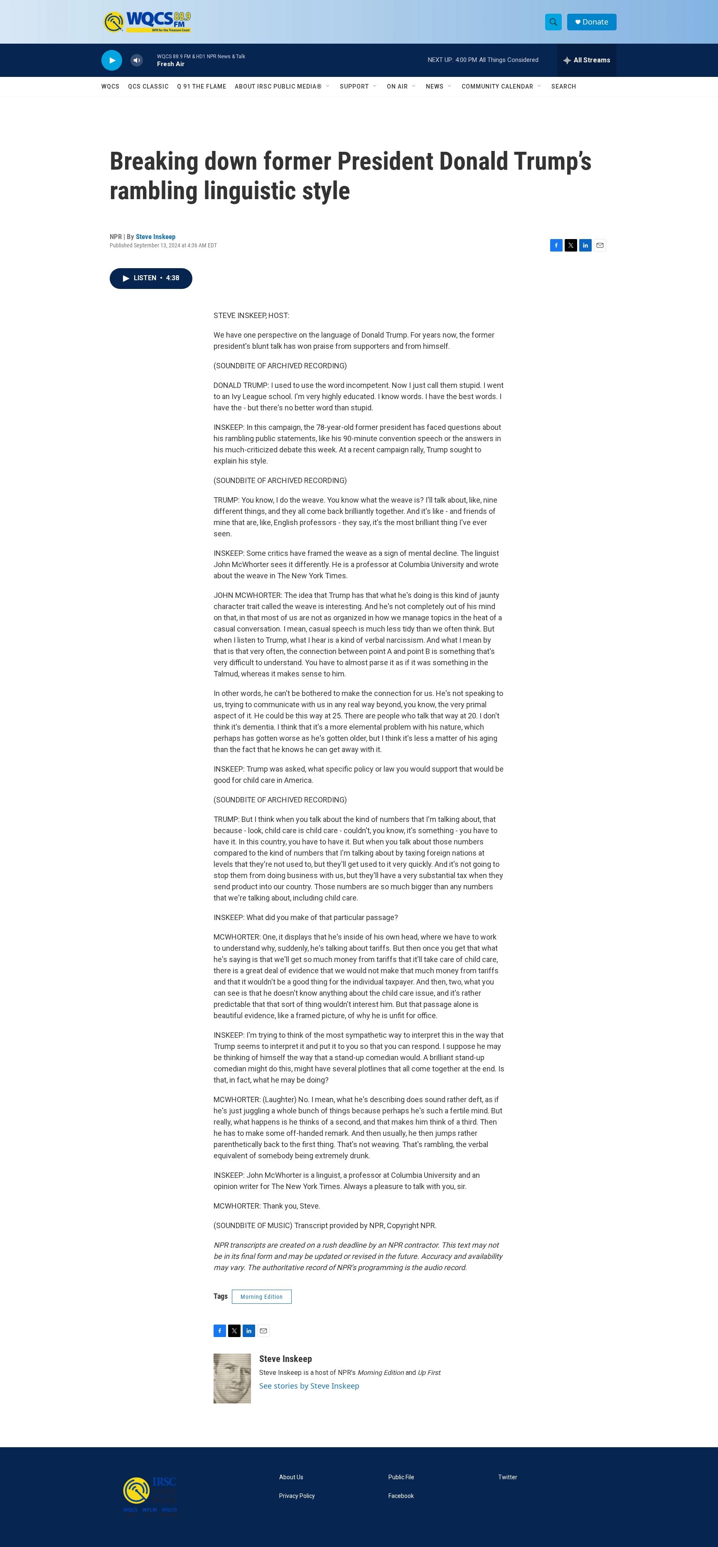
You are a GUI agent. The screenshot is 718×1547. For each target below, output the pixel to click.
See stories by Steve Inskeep (309, 1386)
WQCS (110, 86)
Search (563, 86)
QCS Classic (148, 86)
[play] (111, 60)
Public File (401, 1477)
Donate (595, 21)
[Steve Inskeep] (232, 1379)
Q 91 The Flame (201, 86)
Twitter (507, 1477)
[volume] (137, 60)
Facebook (401, 1496)
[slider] (150, 60)
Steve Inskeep (155, 236)
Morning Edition (262, 1296)
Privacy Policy (297, 1496)
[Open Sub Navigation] (328, 86)
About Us (291, 1477)
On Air (397, 86)
